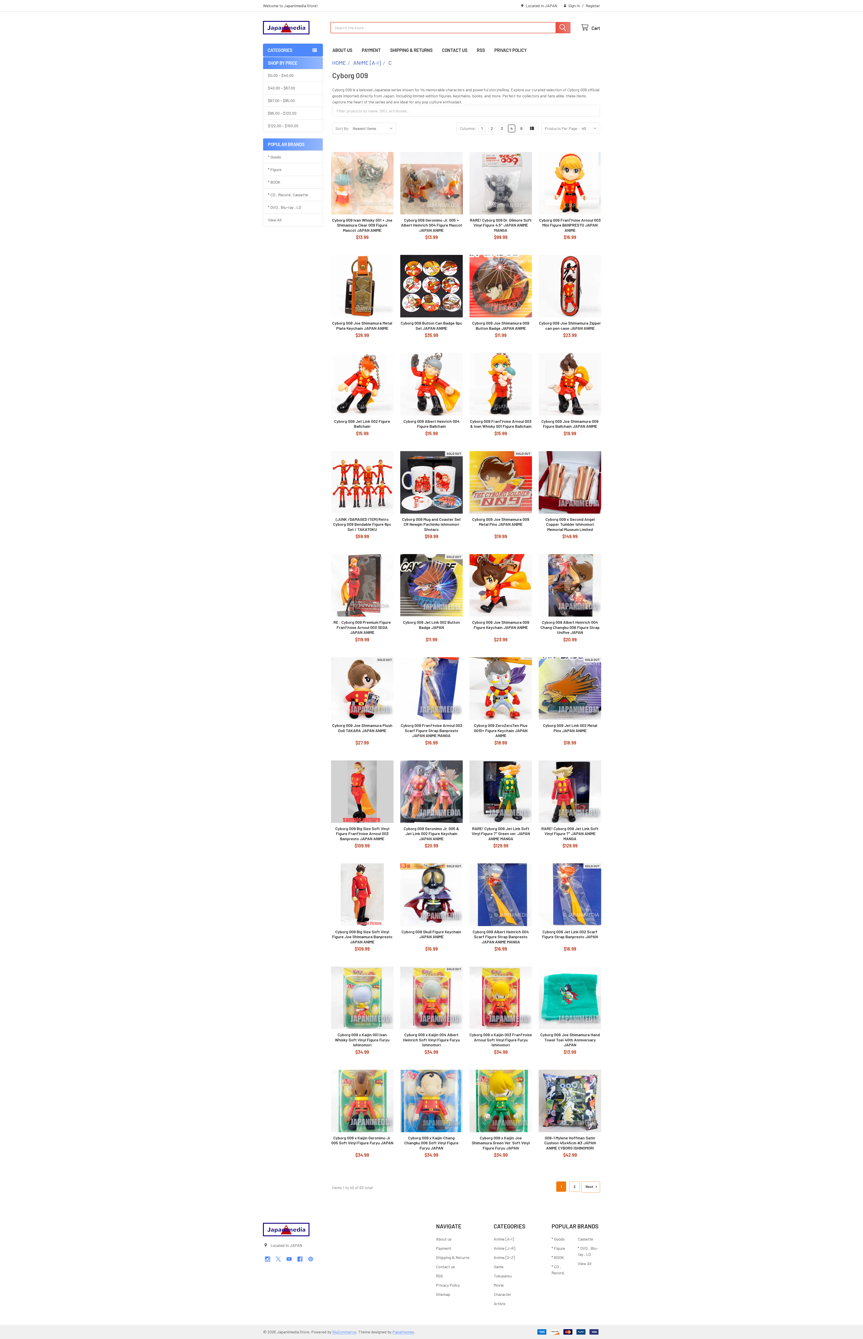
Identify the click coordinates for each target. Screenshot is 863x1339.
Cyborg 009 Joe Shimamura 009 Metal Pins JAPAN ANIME (500, 522)
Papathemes (403, 1331)
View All (274, 219)
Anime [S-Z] (504, 1257)
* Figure (274, 169)
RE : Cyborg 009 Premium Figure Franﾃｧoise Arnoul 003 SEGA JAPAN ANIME (362, 627)
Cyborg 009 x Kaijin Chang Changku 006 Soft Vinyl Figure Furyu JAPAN (431, 1142)
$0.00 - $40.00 (281, 75)
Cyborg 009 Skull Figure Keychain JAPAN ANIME (431, 934)
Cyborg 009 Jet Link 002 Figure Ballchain (362, 424)
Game (498, 1266)
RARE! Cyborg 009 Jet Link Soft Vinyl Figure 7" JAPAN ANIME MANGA (569, 833)
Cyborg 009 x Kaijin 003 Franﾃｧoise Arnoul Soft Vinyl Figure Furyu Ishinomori (500, 1039)
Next (590, 1186)
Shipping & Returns (411, 50)
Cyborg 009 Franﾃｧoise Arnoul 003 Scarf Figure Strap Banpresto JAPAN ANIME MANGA (431, 730)
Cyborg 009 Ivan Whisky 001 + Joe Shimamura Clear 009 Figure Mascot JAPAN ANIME (362, 225)
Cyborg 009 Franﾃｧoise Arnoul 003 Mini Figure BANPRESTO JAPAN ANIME (570, 225)
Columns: (468, 128)
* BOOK (274, 182)
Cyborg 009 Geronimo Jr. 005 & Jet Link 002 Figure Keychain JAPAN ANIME (431, 833)
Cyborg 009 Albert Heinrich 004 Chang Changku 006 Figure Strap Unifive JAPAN (570, 627)
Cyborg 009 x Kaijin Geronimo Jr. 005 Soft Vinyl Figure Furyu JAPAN (362, 1140)
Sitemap (443, 1294)
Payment (371, 50)
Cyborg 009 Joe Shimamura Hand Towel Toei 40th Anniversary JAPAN (570, 1039)
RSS (481, 50)
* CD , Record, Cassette (288, 194)
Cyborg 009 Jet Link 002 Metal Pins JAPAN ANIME (570, 728)
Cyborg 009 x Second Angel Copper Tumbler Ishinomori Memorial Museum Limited (570, 524)
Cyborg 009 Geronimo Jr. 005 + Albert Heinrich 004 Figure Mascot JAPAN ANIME (431, 225)
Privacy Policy (510, 50)
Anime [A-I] (504, 1239)
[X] (278, 1259)
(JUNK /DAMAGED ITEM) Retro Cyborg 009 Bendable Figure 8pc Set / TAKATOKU (362, 524)
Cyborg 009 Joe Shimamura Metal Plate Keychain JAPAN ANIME (362, 326)
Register (593, 5)
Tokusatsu (503, 1275)
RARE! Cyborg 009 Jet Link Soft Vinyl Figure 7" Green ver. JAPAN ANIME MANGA (501, 833)
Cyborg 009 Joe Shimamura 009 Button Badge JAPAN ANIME (500, 326)
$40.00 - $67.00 (281, 87)
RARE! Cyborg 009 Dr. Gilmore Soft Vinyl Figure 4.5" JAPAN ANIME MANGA (501, 225)
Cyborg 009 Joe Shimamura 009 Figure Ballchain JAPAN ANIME (569, 424)
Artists (499, 1303)
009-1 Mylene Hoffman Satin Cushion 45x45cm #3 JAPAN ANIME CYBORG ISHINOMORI (570, 1142)
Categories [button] (280, 50)
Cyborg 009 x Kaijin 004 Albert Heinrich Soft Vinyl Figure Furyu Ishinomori (431, 1039)
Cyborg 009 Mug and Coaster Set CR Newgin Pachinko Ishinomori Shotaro (431, 524)
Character (502, 1294)
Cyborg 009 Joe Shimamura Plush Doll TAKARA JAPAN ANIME (362, 728)
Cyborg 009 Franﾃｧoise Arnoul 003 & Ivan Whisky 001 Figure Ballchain (501, 424)
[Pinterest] (310, 1259)
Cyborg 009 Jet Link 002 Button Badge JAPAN (431, 625)
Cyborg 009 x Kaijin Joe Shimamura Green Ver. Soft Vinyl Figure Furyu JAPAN (501, 1142)
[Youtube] (289, 1259)
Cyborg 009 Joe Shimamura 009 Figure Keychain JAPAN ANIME (500, 625)
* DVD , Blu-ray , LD (284, 207)
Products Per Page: (561, 128)
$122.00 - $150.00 (283, 125)
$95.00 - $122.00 (282, 113)
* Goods (274, 156)
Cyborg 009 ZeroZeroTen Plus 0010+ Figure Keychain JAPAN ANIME (500, 730)
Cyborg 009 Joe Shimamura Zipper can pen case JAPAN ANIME (570, 326)
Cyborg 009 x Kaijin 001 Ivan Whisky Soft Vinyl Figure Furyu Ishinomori (362, 1039)
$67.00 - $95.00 (281, 100)
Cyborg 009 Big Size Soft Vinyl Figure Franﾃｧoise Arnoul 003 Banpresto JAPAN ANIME (362, 833)
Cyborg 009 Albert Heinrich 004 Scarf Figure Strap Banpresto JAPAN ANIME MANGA (501, 936)
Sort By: (342, 128)
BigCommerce (344, 1331)
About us (342, 50)
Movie (499, 1285)
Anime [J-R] (504, 1248)
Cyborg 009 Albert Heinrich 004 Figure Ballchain (431, 424)
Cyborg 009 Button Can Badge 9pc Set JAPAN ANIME (431, 326)
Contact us (454, 50)
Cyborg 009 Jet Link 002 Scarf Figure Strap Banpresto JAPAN (570, 934)
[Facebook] (300, 1259)
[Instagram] (267, 1259)
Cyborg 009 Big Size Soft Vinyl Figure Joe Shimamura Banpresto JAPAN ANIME (362, 936)
